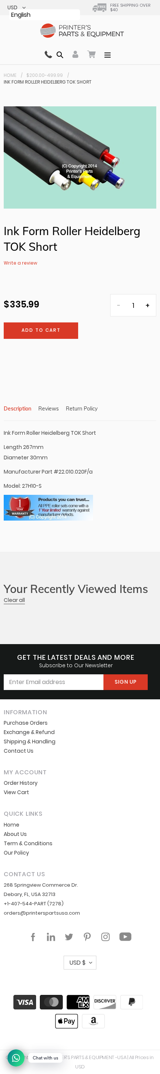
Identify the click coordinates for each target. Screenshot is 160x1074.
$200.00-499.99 (44, 75)
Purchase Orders (26, 723)
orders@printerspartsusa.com (42, 913)
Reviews (48, 408)
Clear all (14, 600)
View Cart (16, 792)
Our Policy (16, 852)
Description (17, 408)
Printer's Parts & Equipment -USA (88, 1057)
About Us (15, 834)
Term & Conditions (28, 843)
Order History (21, 783)
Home (10, 75)
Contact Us (18, 751)
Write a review (20, 263)
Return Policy (81, 408)
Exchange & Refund (29, 732)
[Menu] (107, 54)
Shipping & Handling (29, 741)
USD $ (78, 962)
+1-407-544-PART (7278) (34, 903)
